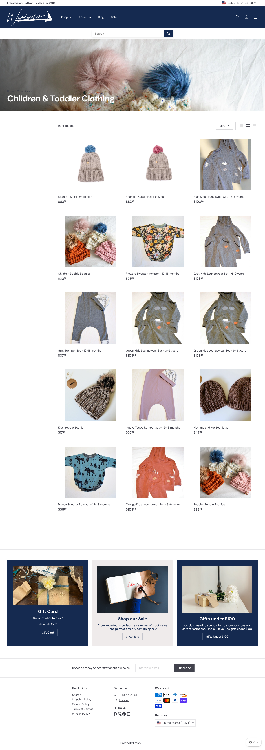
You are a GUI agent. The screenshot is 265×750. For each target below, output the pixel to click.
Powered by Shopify (130, 742)
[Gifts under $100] (217, 589)
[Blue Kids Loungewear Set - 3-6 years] (226, 169)
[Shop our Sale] (132, 589)
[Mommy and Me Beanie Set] (226, 400)
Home (10, 91)
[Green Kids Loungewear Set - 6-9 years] (226, 323)
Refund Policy (80, 704)
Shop (65, 17)
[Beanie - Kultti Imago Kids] (90, 169)
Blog (101, 17)
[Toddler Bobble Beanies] (226, 477)
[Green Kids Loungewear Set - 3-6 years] (158, 323)
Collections (23, 91)
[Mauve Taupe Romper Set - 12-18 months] (158, 400)
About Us (85, 17)
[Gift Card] (48, 585)
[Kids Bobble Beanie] (90, 400)
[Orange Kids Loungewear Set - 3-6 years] (158, 477)
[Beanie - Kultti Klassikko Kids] (158, 169)
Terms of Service (83, 709)
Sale (114, 17)
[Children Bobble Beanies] (90, 246)
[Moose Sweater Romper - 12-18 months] (90, 477)
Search (76, 695)
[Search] (168, 33)
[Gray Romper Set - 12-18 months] (90, 323)
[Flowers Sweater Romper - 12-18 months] (158, 246)
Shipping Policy (81, 699)
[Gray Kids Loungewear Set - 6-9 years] (226, 246)
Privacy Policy (81, 713)
